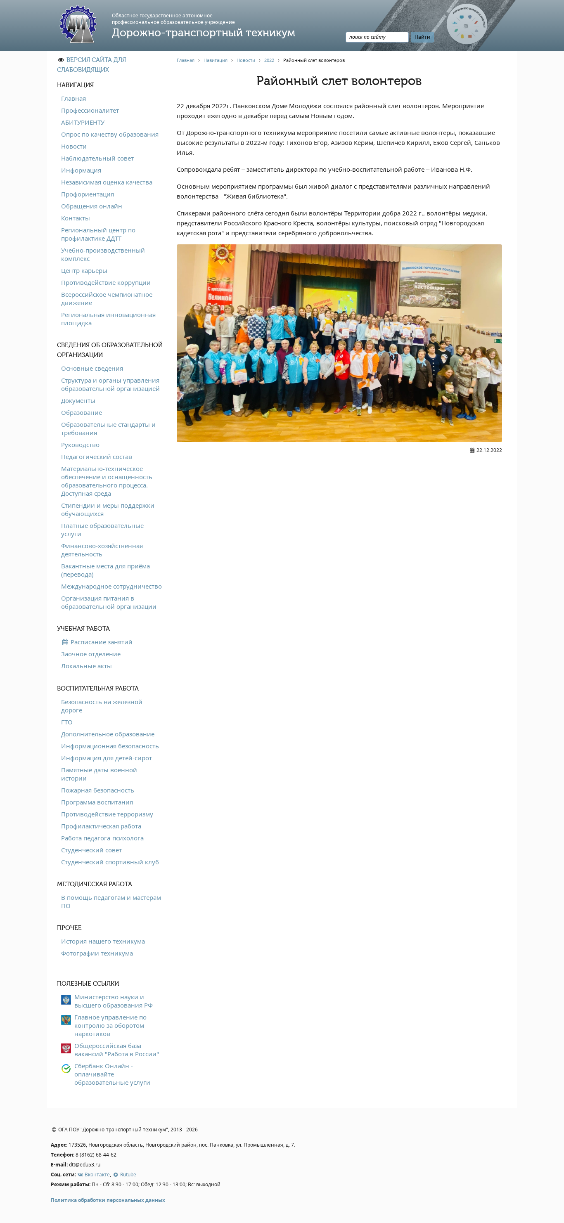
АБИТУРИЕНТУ (82, 122)
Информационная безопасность (110, 746)
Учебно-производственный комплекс (103, 254)
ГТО (67, 722)
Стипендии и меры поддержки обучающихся (107, 509)
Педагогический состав (96, 456)
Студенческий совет (91, 850)
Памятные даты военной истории (99, 774)
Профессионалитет (90, 110)
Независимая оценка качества (106, 182)
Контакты (75, 218)
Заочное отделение (91, 654)
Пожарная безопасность (97, 790)
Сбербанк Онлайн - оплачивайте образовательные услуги (112, 1074)
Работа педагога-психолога (102, 838)
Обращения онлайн (91, 206)
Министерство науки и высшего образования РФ (113, 1001)
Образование (81, 412)
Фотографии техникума (97, 953)
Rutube (127, 1174)
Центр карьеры (84, 270)
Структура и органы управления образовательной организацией (110, 384)
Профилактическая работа (101, 826)
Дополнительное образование (107, 734)
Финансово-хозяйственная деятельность (102, 550)
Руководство (80, 444)
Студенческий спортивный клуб (110, 862)
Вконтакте (96, 1174)
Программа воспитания (97, 802)
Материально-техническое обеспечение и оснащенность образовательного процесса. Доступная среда (106, 480)
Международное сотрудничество (111, 586)
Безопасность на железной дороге (101, 706)
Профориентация (87, 194)
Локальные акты (86, 666)
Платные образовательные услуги (102, 529)
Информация (81, 170)
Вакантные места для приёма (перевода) (105, 570)
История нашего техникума (103, 941)
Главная (73, 98)
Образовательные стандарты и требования (108, 428)
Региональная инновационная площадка (108, 318)
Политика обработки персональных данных (108, 1200)
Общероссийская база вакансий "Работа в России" (116, 1049)
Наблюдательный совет (97, 158)
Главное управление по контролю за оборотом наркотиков (110, 1025)
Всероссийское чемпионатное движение (106, 298)
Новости (74, 146)
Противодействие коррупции (106, 282)
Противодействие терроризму (107, 814)
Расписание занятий (101, 642)
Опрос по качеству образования (110, 134)
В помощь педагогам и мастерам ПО (111, 901)
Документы (78, 400)
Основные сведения (92, 368)
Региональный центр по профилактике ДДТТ (98, 234)
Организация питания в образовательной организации (108, 602)
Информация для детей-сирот (106, 758)
